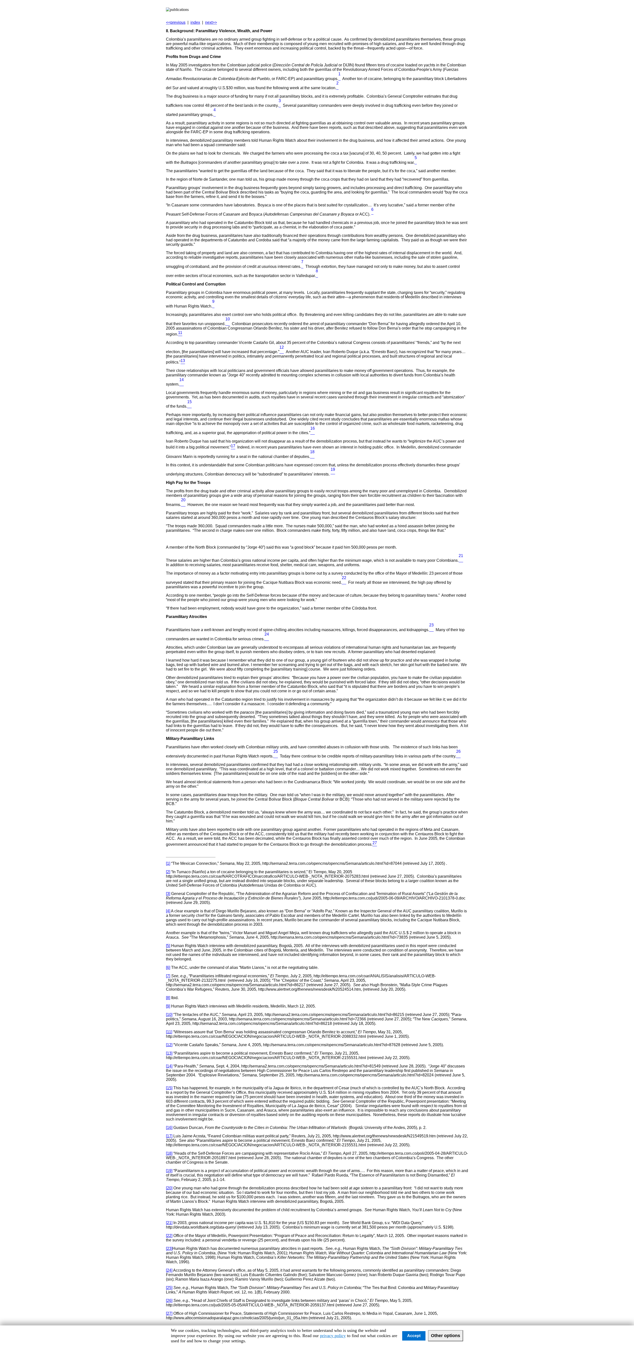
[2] (337, 88)
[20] (183, 505)
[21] (461, 560)
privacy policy (333, 1335)
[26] (458, 756)
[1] (339, 79)
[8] (317, 276)
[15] (189, 406)
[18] (312, 456)
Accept (414, 1336)
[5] (416, 162)
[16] (312, 433)
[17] (169, 1136)
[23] (431, 630)
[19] (169, 1171)
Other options (445, 1335)
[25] (275, 756)
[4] (214, 114)
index (195, 22)
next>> (211, 22)
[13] (169, 1053)
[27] (169, 1313)
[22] (344, 582)
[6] (168, 967)
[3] (280, 105)
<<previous (175, 22)
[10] (227, 324)
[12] (281, 352)
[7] (302, 266)
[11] (169, 1032)
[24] (266, 639)
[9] (213, 306)
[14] (181, 384)
